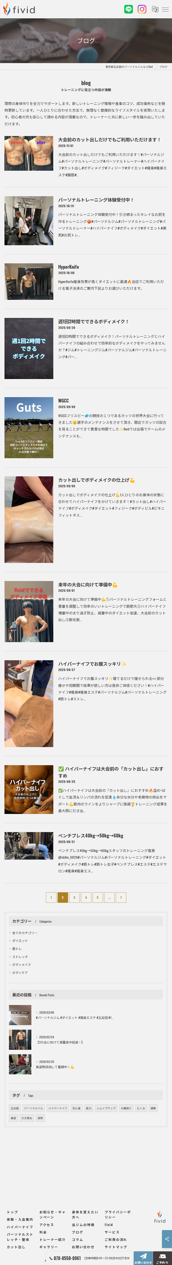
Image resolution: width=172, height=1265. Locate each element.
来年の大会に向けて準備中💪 (88, 584)
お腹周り (126, 1108)
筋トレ (17, 948)
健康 (153, 1108)
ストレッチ (20, 956)
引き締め (27, 1118)
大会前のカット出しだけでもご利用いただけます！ (109, 139)
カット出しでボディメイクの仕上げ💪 (96, 479)
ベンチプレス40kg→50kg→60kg (90, 835)
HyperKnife (68, 266)
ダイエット (20, 940)
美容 (13, 1118)
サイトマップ (116, 1246)
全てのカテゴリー (24, 932)
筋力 (88, 1108)
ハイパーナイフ (57, 1108)
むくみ (141, 1108)
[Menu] (165, 9)
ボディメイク (21, 964)
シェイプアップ (106, 1108)
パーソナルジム (33, 1108)
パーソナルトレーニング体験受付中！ (96, 199)
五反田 (15, 1108)
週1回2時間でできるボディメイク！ (93, 321)
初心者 (77, 1108)
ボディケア (20, 972)
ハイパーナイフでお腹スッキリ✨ (92, 663)
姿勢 (40, 1118)
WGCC (63, 400)
